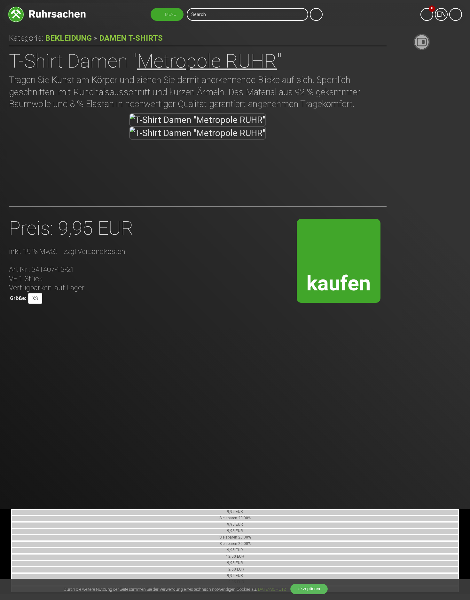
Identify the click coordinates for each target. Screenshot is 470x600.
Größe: (18, 298)
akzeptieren (309, 588)
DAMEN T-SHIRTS (131, 38)
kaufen (338, 283)
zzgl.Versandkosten (94, 251)
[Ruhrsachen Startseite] (47, 8)
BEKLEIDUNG (68, 38)
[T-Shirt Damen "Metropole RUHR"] (197, 119)
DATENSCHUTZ (272, 589)
